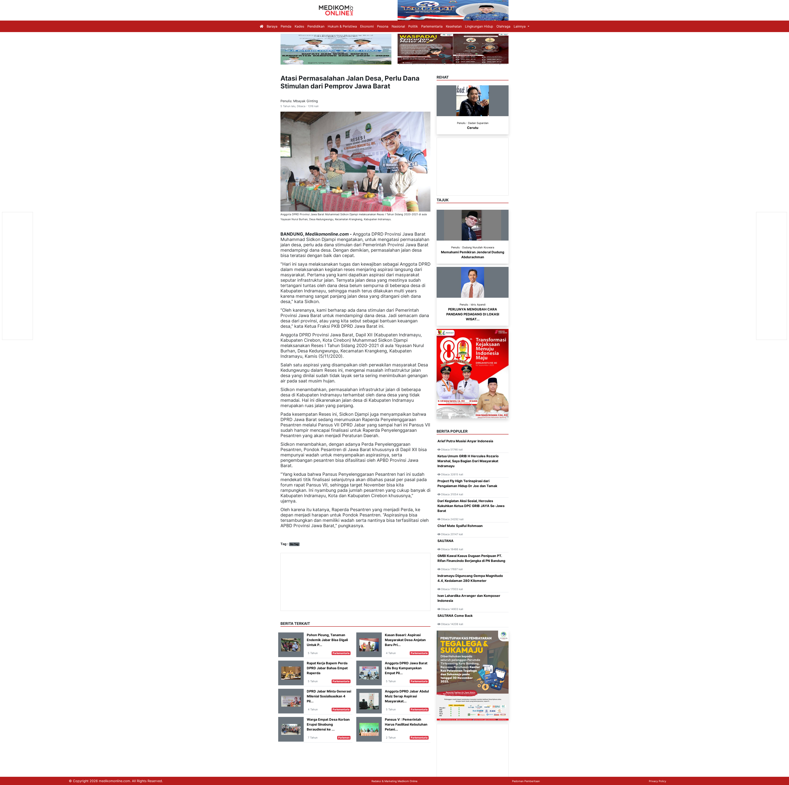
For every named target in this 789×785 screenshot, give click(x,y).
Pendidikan (315, 26)
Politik (413, 26)
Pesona (382, 26)
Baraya (272, 26)
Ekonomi (367, 26)
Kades (299, 26)
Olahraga (503, 26)
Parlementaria (432, 26)
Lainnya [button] (520, 26)
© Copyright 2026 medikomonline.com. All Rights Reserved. (116, 781)
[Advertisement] (355, 582)
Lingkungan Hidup (479, 26)
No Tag (294, 544)
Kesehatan (454, 26)
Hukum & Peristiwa (342, 26)
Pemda (286, 26)
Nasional (398, 26)
